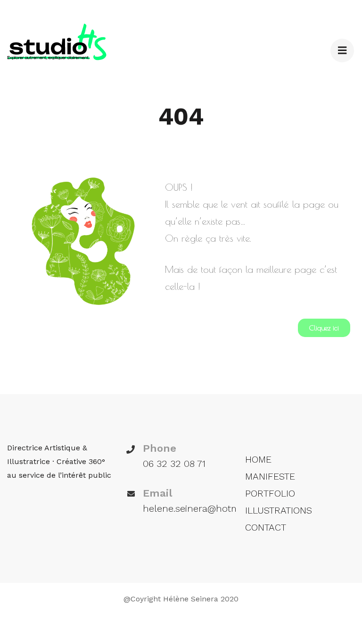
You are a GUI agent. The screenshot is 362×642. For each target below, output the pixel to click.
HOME (258, 459)
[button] (324, 328)
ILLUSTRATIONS (278, 510)
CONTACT (265, 527)
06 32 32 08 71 (174, 463)
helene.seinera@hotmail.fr (200, 508)
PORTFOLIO (270, 493)
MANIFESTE (270, 476)
